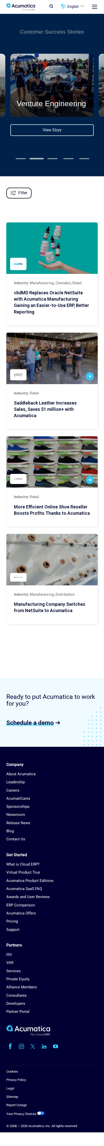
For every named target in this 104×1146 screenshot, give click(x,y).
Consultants (16, 995)
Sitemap (12, 1097)
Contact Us (15, 839)
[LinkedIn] (44, 1046)
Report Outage (16, 1105)
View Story (52, 130)
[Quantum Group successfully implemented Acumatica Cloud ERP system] (51, 559)
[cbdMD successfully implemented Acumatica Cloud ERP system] (51, 248)
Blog (10, 831)
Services (13, 971)
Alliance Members (21, 987)
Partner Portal (18, 1011)
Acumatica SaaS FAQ (24, 888)
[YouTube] (55, 1046)
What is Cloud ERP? (22, 864)
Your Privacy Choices (21, 1114)
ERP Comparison (20, 905)
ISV (9, 954)
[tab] (21, 158)
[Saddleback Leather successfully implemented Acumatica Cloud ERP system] (51, 358)
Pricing (12, 921)
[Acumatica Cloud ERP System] (28, 1034)
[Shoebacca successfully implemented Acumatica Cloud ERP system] (51, 462)
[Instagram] (21, 1046)
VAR (9, 962)
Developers (15, 1003)
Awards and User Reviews (28, 897)
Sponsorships (18, 806)
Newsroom (15, 814)
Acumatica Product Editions (30, 880)
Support (12, 929)
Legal (10, 1088)
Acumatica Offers (21, 913)
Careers (12, 790)
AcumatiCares (18, 798)
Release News (18, 823)
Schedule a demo (30, 722)
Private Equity (18, 979)
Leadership (15, 782)
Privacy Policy (16, 1080)
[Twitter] (33, 1046)
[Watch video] (90, 376)
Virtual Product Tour (23, 872)
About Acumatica (21, 774)
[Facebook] (10, 1046)
